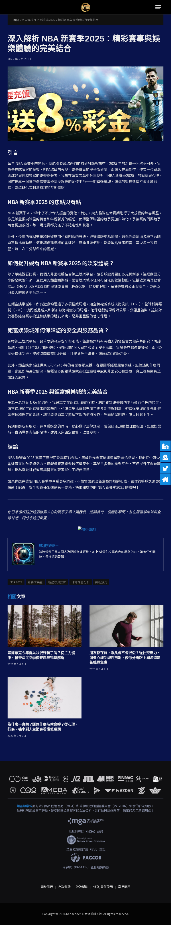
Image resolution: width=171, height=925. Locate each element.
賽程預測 (101, 582)
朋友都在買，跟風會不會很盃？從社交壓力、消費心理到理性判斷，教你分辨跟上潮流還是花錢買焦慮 (125, 657)
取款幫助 (82, 886)
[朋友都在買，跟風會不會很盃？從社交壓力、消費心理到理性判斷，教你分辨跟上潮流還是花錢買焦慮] (126, 626)
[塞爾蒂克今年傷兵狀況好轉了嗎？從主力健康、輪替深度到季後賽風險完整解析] (44, 626)
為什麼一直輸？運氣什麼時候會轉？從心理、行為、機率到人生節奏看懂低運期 (43, 726)
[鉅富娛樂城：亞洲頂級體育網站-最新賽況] (85, 7)
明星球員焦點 (57, 582)
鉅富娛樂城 (24, 806)
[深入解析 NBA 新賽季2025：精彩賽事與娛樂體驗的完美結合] (85, 103)
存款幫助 (64, 886)
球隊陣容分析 (81, 582)
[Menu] (158, 7)
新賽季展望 (35, 582)
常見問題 (124, 886)
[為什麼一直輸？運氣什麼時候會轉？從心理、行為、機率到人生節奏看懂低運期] (44, 697)
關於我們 (47, 886)
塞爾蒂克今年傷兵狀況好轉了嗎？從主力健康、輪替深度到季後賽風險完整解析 (41, 655)
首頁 (16, 20)
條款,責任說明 (103, 886)
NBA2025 (16, 582)
